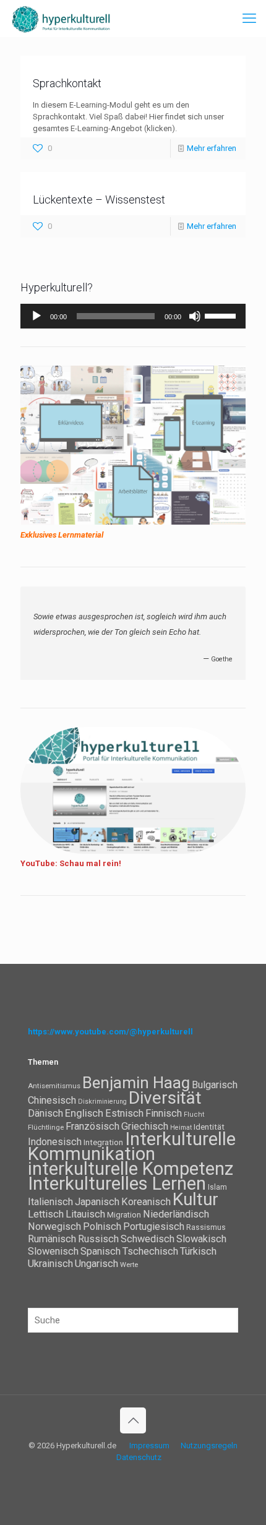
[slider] (222, 315)
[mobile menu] (249, 18)
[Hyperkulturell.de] (61, 18)
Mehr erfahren (211, 148)
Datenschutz (138, 1457)
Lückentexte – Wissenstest (99, 199)
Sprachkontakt (67, 83)
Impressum (149, 1445)
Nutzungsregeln (209, 1445)
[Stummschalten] (195, 316)
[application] (133, 316)
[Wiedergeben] (36, 316)
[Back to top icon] (133, 1420)
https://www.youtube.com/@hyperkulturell (110, 1031)
